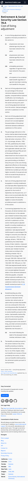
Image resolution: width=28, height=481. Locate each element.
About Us (3, 443)
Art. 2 (4, 8)
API (2, 445)
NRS (9, 466)
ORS (13, 471)
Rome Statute (12, 476)
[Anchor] (14, 40)
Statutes (10, 464)
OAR (9, 471)
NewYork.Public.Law (13, 2)
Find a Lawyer (5, 438)
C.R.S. (10, 461)
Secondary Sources (6, 453)
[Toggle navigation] (25, 2)
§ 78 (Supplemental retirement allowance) (15, 286)
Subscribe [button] (5, 395)
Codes (10, 459)
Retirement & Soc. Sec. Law (16, 6)
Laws (5, 6)
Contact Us (4, 448)
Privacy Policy (5, 455)
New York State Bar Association (12, 408)
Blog (2, 440)
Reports (3, 450)
